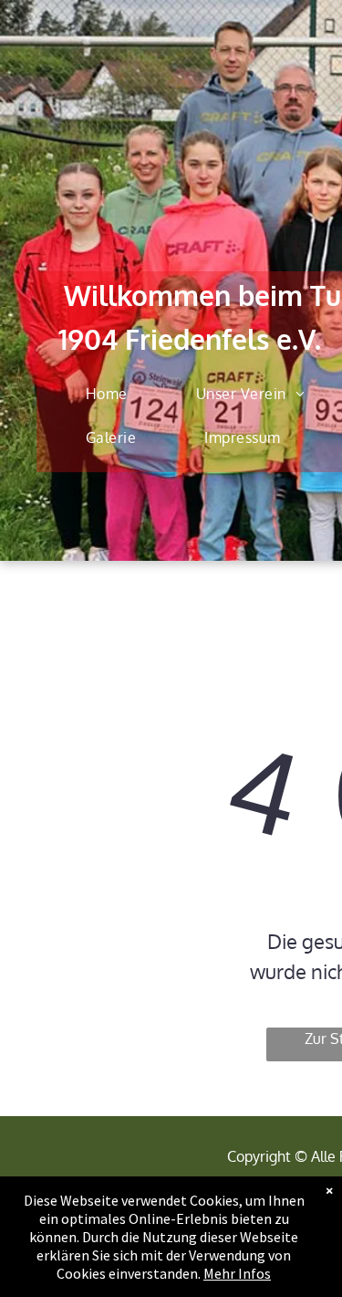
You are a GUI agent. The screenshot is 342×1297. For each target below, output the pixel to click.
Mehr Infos (237, 1273)
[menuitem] (113, 394)
